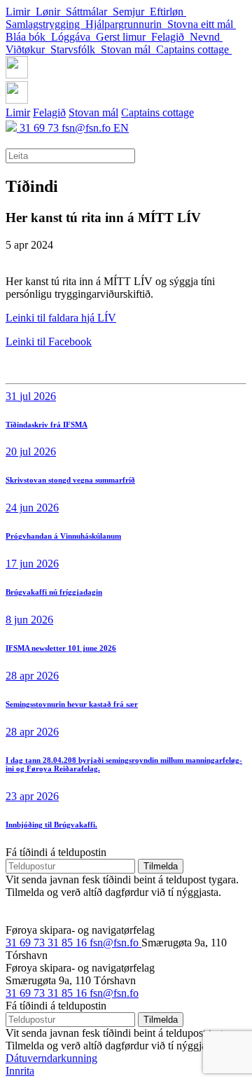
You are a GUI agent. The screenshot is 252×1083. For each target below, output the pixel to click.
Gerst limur (123, 37)
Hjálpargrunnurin (126, 24)
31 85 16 (69, 943)
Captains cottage (194, 49)
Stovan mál (128, 49)
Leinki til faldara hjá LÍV (61, 318)
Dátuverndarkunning (51, 1058)
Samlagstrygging (45, 24)
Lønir (51, 12)
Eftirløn (168, 12)
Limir (21, 12)
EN (121, 128)
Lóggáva (73, 37)
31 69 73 (41, 128)
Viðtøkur (28, 49)
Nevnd (206, 37)
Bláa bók (28, 37)
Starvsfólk (75, 49)
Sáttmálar (89, 12)
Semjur (131, 12)
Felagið (170, 37)
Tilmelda (161, 866)
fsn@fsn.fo (87, 128)
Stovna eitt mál (201, 24)
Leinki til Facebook (49, 341)
